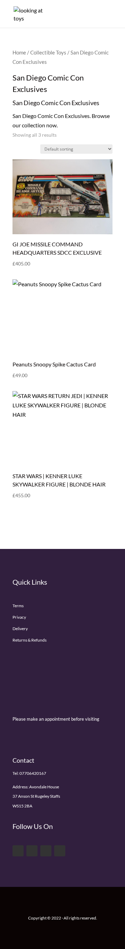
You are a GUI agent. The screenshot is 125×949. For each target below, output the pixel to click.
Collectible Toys (48, 52)
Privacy (19, 617)
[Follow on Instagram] (59, 850)
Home (19, 52)
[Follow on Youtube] (45, 850)
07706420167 (32, 773)
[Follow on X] (32, 850)
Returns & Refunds (29, 640)
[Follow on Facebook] (18, 850)
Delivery (20, 628)
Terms (18, 605)
